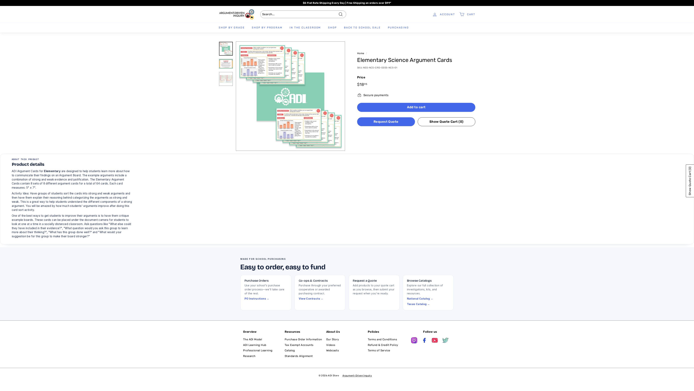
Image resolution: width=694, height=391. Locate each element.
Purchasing (398, 27)
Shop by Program (267, 27)
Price (361, 77)
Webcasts (332, 350)
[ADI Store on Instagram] (414, 341)
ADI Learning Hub (254, 345)
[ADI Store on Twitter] (445, 341)
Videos (330, 345)
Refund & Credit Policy (383, 345)
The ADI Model (252, 339)
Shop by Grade (232, 27)
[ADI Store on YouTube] (435, 341)
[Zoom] (290, 96)
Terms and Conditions (382, 339)
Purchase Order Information (303, 339)
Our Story (332, 339)
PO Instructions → (257, 298)
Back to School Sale (362, 27)
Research (249, 356)
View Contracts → (311, 298)
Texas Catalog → (418, 304)
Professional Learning (257, 350)
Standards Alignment (299, 356)
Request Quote (386, 122)
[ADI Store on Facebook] (424, 341)
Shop (332, 27)
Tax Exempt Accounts (299, 345)
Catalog (290, 350)
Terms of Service (379, 350)
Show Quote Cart (446, 122)
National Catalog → (420, 298)
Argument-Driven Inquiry (357, 375)
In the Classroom (305, 27)
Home (360, 53)
